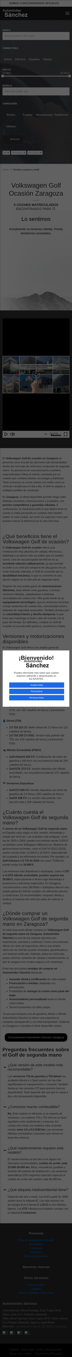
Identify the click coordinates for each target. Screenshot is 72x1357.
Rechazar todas (36, 698)
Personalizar (37, 691)
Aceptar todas (36, 685)
